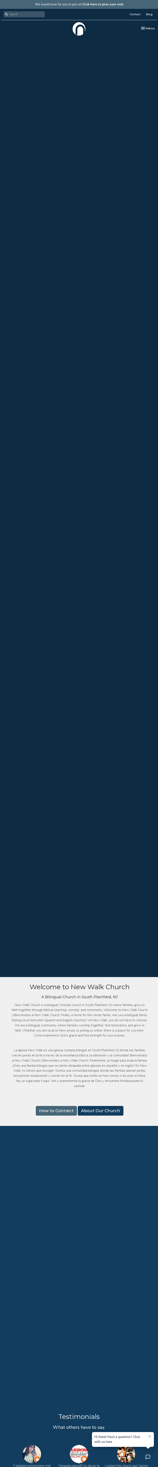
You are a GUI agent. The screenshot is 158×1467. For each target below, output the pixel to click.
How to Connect (56, 1110)
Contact (135, 14)
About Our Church (100, 1110)
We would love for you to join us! (79, 4)
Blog (149, 14)
